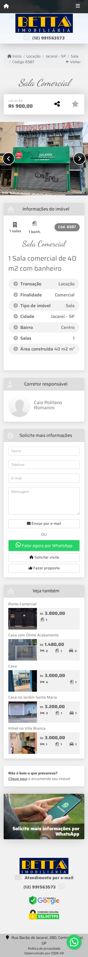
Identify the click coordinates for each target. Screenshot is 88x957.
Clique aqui (17, 779)
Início (16, 56)
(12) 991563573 (48, 38)
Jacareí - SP (56, 56)
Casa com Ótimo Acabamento (33, 635)
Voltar (75, 62)
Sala (74, 56)
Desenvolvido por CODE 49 (44, 953)
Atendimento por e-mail (48, 878)
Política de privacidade (44, 948)
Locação (33, 56)
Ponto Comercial (22, 604)
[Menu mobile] (6, 6)
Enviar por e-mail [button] (46, 523)
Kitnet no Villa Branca (26, 728)
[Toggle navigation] (77, 6)
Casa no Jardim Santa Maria (32, 697)
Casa (12, 666)
